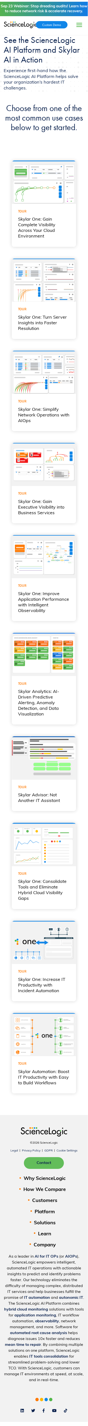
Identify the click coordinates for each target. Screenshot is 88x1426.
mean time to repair (23, 1345)
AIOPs (71, 1257)
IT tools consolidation (48, 1357)
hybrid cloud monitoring (26, 1310)
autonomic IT (71, 1298)
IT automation (37, 1298)
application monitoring (35, 1315)
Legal (14, 1150)
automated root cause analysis (38, 1333)
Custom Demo (51, 25)
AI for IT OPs (46, 1257)
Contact (44, 1163)
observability (47, 1321)
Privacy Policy (31, 1150)
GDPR (48, 1150)
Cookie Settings (67, 1150)
